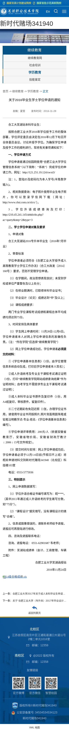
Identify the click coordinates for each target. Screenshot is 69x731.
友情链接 (32, 670)
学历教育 (34, 72)
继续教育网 (35, 57)
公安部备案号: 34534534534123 (37, 712)
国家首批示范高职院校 (49, 3)
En (48, 11)
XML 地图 (34, 727)
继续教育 (18, 91)
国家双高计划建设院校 (19, 3)
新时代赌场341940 (26, 23)
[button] (55, 11)
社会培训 (35, 65)
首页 (5, 91)
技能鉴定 (35, 79)
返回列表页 (34, 613)
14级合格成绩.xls (16, 576)
